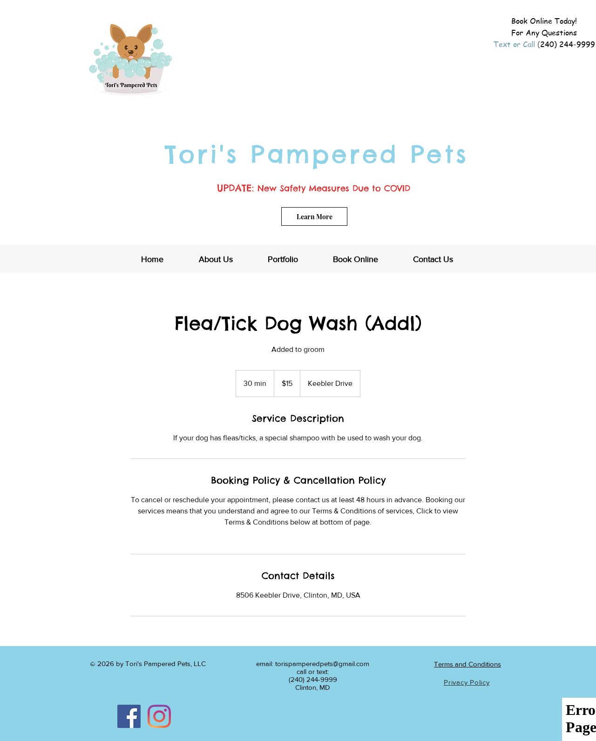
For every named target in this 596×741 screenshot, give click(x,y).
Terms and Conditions (467, 664)
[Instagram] (159, 716)
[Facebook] (129, 716)
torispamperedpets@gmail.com (322, 663)
